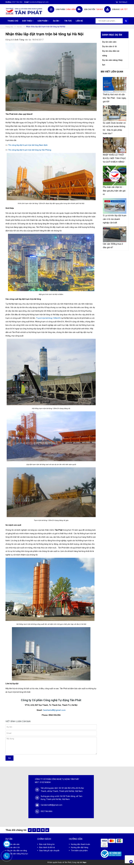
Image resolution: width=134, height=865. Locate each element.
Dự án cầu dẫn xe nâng (110, 53)
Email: (51, 710)
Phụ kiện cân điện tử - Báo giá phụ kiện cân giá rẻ (114, 190)
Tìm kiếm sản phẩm (79, 851)
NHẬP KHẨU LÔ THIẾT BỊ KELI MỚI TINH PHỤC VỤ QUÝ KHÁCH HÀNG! (114, 158)
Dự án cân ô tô (109, 46)
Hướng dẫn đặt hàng (79, 847)
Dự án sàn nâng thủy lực (112, 62)
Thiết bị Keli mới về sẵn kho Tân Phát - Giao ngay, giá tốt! (114, 98)
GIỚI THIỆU (27, 21)
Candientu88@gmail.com (54, 710)
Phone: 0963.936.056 (51, 715)
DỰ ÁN (56, 21)
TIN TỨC (68, 21)
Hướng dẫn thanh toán (80, 844)
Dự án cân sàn (109, 42)
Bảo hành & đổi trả (47, 847)
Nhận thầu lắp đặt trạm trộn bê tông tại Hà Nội (44, 34)
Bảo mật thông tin (47, 844)
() (123, 2)
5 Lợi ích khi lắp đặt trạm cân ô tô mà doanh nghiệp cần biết (114, 219)
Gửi (9, 758)
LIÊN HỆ (79, 21)
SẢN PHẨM (43, 21)
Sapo (84, 862)
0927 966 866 (17, 2)
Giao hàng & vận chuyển (49, 851)
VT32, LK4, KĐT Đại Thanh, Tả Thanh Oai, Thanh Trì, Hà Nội (51, 705)
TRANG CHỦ (12, 21)
